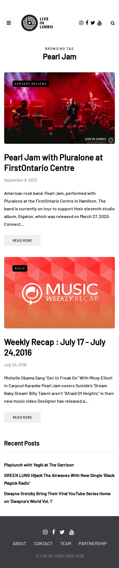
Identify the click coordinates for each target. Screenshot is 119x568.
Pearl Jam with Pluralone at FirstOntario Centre (53, 162)
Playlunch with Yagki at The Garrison (39, 464)
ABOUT (19, 543)
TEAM (65, 543)
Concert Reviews (31, 83)
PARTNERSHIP (93, 543)
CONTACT (43, 543)
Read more (22, 240)
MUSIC (20, 268)
